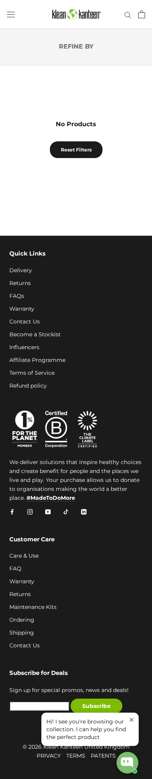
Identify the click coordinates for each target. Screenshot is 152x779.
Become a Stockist (35, 334)
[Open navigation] (11, 14)
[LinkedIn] (84, 511)
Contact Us (24, 321)
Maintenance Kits (33, 606)
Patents (103, 755)
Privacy (49, 755)
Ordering (21, 619)
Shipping (21, 632)
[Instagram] (30, 511)
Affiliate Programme (37, 359)
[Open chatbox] (127, 763)
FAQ (15, 568)
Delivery (20, 270)
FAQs (16, 295)
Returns (20, 283)
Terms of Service (32, 372)
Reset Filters (76, 150)
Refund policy (28, 385)
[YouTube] (48, 511)
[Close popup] (131, 719)
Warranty (21, 308)
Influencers (24, 347)
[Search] (127, 14)
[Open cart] (141, 14)
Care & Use (24, 555)
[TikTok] (66, 511)
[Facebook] (12, 511)
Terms (75, 755)
